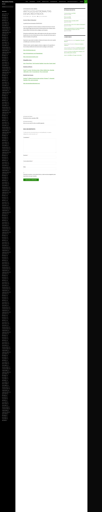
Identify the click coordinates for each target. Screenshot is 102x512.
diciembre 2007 (5, 387)
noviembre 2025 (5, 28)
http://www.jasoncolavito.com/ (30, 56)
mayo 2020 (4, 138)
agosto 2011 (4, 313)
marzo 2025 (4, 42)
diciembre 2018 (5, 167)
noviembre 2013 (5, 268)
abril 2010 (4, 340)
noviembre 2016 (5, 208)
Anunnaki (52, 78)
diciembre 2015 (5, 227)
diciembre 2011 (5, 307)
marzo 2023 (4, 82)
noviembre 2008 (5, 368)
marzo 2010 (4, 342)
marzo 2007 (4, 402)
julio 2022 (4, 95)
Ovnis (27, 1)
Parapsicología (45, 1)
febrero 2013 (4, 283)
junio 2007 (4, 397)
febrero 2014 (4, 263)
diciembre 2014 (5, 247)
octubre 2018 (4, 170)
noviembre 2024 (5, 48)
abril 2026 (4, 20)
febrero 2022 (4, 103)
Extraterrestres (53, 1)
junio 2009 (4, 357)
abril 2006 (4, 420)
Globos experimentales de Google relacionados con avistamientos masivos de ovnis (74, 29)
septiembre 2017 (5, 192)
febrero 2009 (4, 363)
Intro (24, 63)
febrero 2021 (4, 123)
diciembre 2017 (5, 187)
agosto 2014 (4, 253)
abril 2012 (4, 300)
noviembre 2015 (5, 228)
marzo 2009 (4, 362)
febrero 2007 (4, 403)
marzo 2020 (4, 142)
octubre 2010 (4, 330)
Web (24, 166)
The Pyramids (35, 63)
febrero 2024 (4, 63)
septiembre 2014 (5, 252)
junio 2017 (4, 197)
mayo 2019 (4, 158)
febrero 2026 (4, 23)
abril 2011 (4, 320)
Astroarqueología (28, 8)
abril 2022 (4, 100)
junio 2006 (4, 417)
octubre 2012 (4, 290)
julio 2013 (4, 275)
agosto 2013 (4, 273)
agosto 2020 (4, 133)
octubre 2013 (4, 270)
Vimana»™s (46, 78)
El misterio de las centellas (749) (30, 117)
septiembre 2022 (5, 92)
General (81, 1)
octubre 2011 (4, 310)
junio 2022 (4, 97)
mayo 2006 (4, 418)
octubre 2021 (4, 110)
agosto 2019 (4, 153)
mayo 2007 (4, 398)
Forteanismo (32, 1)
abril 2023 (4, 80)
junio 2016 (4, 217)
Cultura (38, 1)
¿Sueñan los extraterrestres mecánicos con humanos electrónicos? (74, 48)
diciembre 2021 (5, 107)
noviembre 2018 (5, 168)
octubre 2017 (4, 190)
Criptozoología (62, 1)
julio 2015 (4, 235)
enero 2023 (4, 85)
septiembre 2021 (5, 112)
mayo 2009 (4, 358)
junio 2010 (4, 337)
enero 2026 (4, 25)
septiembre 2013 (5, 272)
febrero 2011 (4, 323)
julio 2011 (4, 315)
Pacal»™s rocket (27, 70)
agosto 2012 (4, 293)
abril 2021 (4, 120)
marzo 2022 (4, 102)
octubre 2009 (4, 350)
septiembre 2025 (5, 32)
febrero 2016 (4, 223)
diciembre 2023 (5, 67)
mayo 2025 (4, 38)
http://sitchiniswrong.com (29, 50)
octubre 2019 (4, 150)
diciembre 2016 (5, 207)
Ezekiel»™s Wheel (27, 78)
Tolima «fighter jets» (44, 70)
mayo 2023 (4, 78)
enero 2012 (4, 305)
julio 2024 (4, 55)
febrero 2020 (4, 143)
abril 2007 (4, 400)
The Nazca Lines (35, 70)
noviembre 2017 (5, 188)
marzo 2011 (4, 322)
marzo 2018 (4, 182)
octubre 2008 (4, 370)
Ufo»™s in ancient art (34, 71)
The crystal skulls (44, 71)
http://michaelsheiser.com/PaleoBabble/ (33, 53)
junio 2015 (4, 237)
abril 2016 (4, 220)
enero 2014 (4, 265)
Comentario (26, 137)
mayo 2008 (4, 378)
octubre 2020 (4, 130)
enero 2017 (4, 205)
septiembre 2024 (5, 52)
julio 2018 (4, 175)
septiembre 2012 (5, 292)
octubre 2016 (4, 210)
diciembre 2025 (5, 27)
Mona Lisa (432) (67, 17)
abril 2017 (4, 200)
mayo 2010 (4, 338)
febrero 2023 (4, 83)
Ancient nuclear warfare (38, 78)
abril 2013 (4, 280)
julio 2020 (4, 135)
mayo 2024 (4, 58)
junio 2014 (4, 257)
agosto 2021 (4, 113)
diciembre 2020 (5, 127)
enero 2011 (4, 325)
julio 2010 (4, 335)
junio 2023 (4, 77)
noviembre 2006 (5, 408)
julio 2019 (4, 155)
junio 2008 (4, 377)
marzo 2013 (4, 282)
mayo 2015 (4, 238)
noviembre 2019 (5, 148)
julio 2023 (4, 75)
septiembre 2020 (5, 132)
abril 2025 (4, 40)
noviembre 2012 (5, 288)
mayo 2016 (4, 218)
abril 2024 (4, 60)
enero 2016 (4, 225)
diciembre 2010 (5, 327)
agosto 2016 (4, 213)
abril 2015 (4, 240)
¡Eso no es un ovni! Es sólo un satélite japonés (33, 122)
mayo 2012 (4, 298)
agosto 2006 (4, 413)
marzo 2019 (4, 162)
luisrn (34, 16)
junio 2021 (4, 117)
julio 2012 (4, 295)
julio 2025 (4, 35)
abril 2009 (4, 360)
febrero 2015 (4, 243)
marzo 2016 (4, 222)
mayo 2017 (4, 198)
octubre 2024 (4, 50)
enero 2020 (4, 145)
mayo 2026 (4, 18)
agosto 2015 (4, 233)
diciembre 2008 (5, 367)
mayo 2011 (4, 318)
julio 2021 (4, 115)
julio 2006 (4, 415)
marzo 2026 (4, 22)
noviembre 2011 (5, 308)
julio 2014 (4, 255)
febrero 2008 (4, 383)
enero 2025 (4, 45)
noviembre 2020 (5, 128)
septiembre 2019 (5, 152)
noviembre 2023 (5, 68)
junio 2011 (4, 317)
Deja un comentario (42, 16)
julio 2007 (4, 395)
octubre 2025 (4, 30)
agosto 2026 (4, 13)
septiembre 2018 (5, 172)
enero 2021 (4, 125)
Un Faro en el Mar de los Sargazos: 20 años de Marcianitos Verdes (74, 52)
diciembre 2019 (5, 147)
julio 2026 (4, 15)
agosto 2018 (4, 173)
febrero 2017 (4, 203)
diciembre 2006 (5, 407)
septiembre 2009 (5, 352)
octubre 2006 (4, 410)
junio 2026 (4, 17)
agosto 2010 (4, 333)
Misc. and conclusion (33, 80)
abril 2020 (4, 140)
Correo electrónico (28, 161)
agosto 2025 (4, 33)
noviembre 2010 (5, 328)
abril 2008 (4, 380)
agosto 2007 (4, 393)
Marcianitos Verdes (7, 1)
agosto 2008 (4, 373)
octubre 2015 (4, 230)
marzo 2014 (4, 262)
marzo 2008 (4, 382)
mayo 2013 (4, 278)
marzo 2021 (4, 122)
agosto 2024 (4, 53)
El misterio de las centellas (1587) (71, 20)
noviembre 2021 (5, 108)
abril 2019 (4, 160)
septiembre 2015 (5, 232)
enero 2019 (4, 165)
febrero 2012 (4, 303)
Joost (65, 55)
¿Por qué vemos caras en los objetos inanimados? (74, 24)
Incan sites (46, 63)
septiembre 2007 (5, 392)
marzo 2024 (4, 62)
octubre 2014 (4, 250)
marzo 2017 (4, 202)
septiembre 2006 (5, 412)
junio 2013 (4, 277)
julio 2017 (4, 195)
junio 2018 (4, 177)
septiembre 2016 (5, 212)
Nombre (25, 155)
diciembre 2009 (5, 347)
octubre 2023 (4, 70)
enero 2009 (4, 365)
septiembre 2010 (5, 332)
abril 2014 (4, 260)
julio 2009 (4, 355)
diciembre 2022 (5, 87)
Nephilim (25, 80)
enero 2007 (4, 405)
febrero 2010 (4, 343)
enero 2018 (4, 185)
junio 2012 (4, 297)
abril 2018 (4, 180)
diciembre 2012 (5, 287)
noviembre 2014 (5, 248)
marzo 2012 (4, 302)
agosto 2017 (4, 193)
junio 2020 (4, 137)
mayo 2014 (4, 258)
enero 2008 (4, 385)
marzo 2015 (4, 242)
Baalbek (41, 63)
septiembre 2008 (5, 372)
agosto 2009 (4, 353)
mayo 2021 (4, 118)
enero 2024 (4, 65)
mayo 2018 (4, 178)
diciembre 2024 (5, 47)
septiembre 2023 (5, 72)
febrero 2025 (4, 43)
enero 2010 (4, 345)
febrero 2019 (4, 163)
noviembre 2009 (5, 348)
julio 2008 (4, 375)
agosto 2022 (4, 93)
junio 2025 (4, 37)
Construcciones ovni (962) (69, 13)
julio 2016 (4, 215)
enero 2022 (4, 105)
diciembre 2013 (5, 267)
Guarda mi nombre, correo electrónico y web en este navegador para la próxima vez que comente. (39, 175)
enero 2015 (4, 245)
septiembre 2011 (5, 312)
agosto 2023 (4, 73)
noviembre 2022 (5, 88)
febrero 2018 (4, 183)
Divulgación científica (72, 1)
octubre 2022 (4, 90)
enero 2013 (4, 285)
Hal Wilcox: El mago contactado (75, 55)
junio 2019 (4, 157)
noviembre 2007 (5, 388)
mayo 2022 (4, 98)
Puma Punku (29, 63)
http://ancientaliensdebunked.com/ (31, 83)
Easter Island (52, 63)
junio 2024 (4, 57)
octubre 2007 (4, 390)
